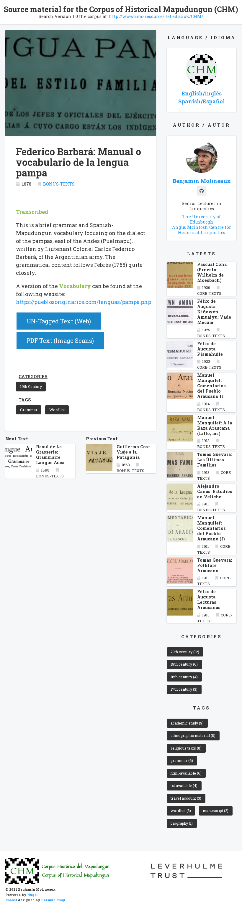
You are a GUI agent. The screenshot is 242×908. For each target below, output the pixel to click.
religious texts (186, 748)
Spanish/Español (201, 101)
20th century (185, 651)
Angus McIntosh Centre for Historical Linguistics (201, 229)
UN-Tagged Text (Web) (59, 321)
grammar (182, 760)
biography (182, 823)
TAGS (25, 400)
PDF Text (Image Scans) (60, 340)
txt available (184, 785)
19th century (184, 664)
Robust (11, 900)
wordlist (181, 810)
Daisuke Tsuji (53, 900)
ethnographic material (193, 735)
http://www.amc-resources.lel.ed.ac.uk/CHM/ (156, 16)
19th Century (31, 386)
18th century (184, 676)
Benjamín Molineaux (202, 180)
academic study (187, 723)
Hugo (32, 895)
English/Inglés (202, 93)
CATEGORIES (33, 376)
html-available (186, 773)
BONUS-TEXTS (59, 184)
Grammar (28, 409)
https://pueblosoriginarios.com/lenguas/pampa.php (83, 301)
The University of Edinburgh (201, 219)
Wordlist (57, 409)
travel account (186, 798)
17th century (184, 689)
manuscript (215, 810)
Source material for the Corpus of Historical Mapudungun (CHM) (121, 9)
